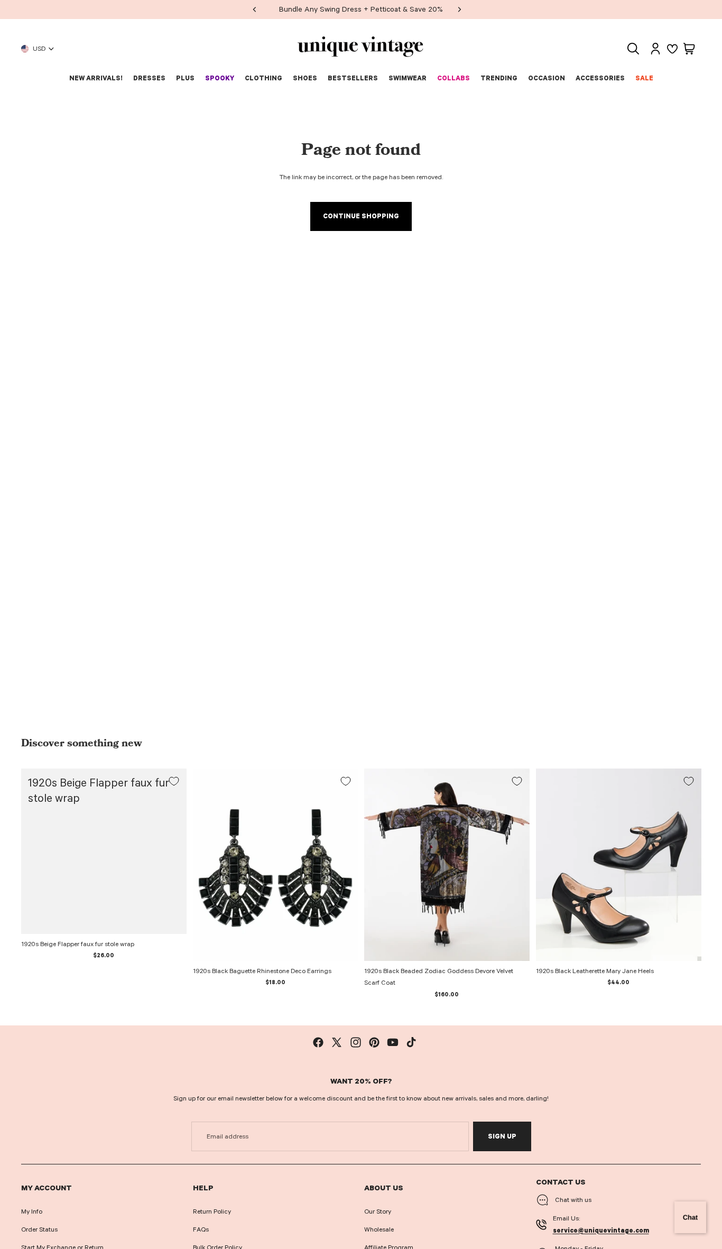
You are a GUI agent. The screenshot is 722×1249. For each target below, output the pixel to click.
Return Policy (212, 1211)
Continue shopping (361, 216)
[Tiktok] (411, 1042)
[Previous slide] (380, 864)
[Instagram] (355, 1042)
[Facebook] (318, 1042)
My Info (31, 1211)
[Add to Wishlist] (174, 781)
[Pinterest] (374, 1042)
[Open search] (633, 48)
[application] (690, 1217)
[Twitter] (336, 1042)
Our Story (377, 1211)
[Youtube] (392, 1042)
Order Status (39, 1229)
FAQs (201, 1229)
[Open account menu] (655, 48)
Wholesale (379, 1229)
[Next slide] (514, 864)
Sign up (502, 1136)
